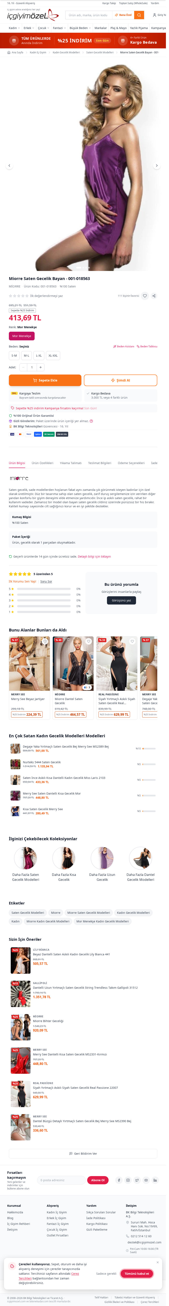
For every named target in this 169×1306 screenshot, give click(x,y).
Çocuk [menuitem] (42, 28)
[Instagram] (128, 1180)
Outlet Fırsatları (57, 1235)
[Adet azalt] (23, 367)
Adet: (12, 367)
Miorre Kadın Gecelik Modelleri (48, 921)
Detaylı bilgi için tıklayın (94, 556)
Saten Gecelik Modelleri (28, 913)
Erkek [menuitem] (27, 28)
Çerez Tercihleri (150, 1302)
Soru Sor (46, 581)
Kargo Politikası (97, 1224)
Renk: (23, 327)
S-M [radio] (14, 355)
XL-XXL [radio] (53, 355)
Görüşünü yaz (121, 600)
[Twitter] (137, 1180)
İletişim (12, 1229)
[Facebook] (119, 1180)
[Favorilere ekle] (145, 296)
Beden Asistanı (125, 346)
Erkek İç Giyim (56, 1218)
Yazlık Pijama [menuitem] (139, 28)
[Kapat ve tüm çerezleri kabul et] (158, 1262)
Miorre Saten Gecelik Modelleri (88, 913)
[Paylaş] (154, 296)
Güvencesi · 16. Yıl (40, 426)
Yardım (155, 3)
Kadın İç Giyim (57, 1212)
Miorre (15, 286)
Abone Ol (97, 1180)
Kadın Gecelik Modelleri (133, 913)
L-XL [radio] (39, 355)
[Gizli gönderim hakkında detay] (91, 421)
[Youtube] (146, 1180)
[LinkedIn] (155, 1180)
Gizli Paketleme (96, 1229)
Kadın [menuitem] (13, 28)
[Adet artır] (40, 367)
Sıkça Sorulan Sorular (101, 1212)
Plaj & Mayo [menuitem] (118, 28)
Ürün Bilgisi (17, 463)
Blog (10, 1218)
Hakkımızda (15, 1212)
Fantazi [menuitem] (58, 28)
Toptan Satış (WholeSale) (133, 3)
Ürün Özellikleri (42, 463)
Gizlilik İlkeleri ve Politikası (119, 1302)
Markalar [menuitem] (101, 28)
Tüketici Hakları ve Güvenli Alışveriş (135, 1297)
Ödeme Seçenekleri (131, 463)
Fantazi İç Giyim (58, 1224)
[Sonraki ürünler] (157, 679)
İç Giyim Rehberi (18, 1224)
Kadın (16, 921)
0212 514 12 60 (141, 1236)
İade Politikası (96, 1218)
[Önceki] (9, 165)
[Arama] (139, 15)
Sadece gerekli (106, 1274)
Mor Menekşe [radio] (21, 336)
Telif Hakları (101, 1297)
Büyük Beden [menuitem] (79, 28)
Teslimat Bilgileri (99, 463)
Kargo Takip (109, 3)
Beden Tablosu (148, 346)
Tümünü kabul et (137, 1274)
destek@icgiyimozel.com (144, 1242)
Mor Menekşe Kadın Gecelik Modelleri (102, 921)
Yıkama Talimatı (71, 463)
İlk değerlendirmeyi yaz (46, 296)
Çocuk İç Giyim (57, 1229)
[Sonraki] (157, 165)
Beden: (19, 346)
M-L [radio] (26, 355)
